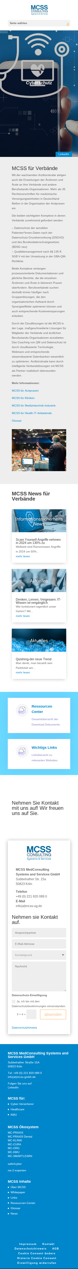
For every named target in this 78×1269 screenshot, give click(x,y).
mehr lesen (23, 556)
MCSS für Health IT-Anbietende (32, 413)
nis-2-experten (17, 1170)
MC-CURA (14, 1144)
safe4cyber (15, 1163)
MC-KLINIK (15, 1140)
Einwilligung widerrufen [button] (36, 1262)
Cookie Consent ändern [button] (37, 1253)
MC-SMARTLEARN (20, 1156)
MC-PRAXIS (15, 1132)
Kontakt (48, 1244)
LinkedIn (63, 154)
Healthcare (17, 1109)
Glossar (17, 420)
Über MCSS (18, 1187)
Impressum (28, 1244)
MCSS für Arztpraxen (25, 390)
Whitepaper (18, 1192)
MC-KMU (13, 1152)
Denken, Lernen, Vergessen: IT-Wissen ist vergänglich (38, 601)
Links (14, 1197)
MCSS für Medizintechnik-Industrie (34, 405)
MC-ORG (14, 1148)
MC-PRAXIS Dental (20, 1136)
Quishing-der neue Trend (33, 659)
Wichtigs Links (44, 748)
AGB (55, 1248)
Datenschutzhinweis (24, 1027)
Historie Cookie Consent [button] (36, 1258)
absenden (53, 1014)
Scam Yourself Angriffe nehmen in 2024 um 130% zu (38, 541)
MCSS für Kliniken (23, 398)
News (14, 1213)
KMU (14, 1114)
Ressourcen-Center (23, 1203)
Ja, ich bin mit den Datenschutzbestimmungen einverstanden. (39, 1004)
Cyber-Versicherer (22, 1104)
